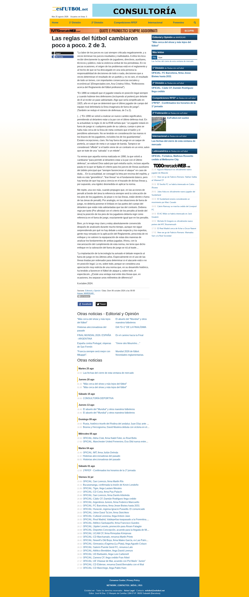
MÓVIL (134, 585)
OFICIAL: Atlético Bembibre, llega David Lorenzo (108, 550)
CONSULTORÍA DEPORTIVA (98, 398)
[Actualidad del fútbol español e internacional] (70, 8)
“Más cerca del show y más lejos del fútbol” (105, 384)
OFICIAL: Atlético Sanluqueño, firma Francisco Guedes (111, 523)
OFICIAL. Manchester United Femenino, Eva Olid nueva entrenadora (118, 441)
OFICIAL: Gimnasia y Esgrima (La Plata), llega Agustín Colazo (115, 543)
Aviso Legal (129, 590)
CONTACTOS (123, 585)
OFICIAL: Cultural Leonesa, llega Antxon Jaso (106, 516)
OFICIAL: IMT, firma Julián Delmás (100, 452)
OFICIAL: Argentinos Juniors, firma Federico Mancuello (111, 502)
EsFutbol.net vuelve (178, 118)
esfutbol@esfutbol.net (155, 590)
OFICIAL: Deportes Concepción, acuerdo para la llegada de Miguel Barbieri (121, 530)
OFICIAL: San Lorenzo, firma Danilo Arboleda (106, 495)
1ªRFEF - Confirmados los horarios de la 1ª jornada (109, 470)
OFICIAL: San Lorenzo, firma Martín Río (103, 481)
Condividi (86, 304)
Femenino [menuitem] (178, 22)
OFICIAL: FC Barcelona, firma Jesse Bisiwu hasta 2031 (111, 505)
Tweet (102, 304)
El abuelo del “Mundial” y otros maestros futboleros (109, 409)
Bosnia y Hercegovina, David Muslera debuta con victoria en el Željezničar (121, 427)
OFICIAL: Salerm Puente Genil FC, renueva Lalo (108, 547)
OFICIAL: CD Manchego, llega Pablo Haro (104, 568)
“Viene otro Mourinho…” (128, 343)
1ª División (158, 68)
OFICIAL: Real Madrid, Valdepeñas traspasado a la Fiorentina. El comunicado (123, 519)
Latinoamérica (160, 151)
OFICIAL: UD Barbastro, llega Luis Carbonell (106, 554)
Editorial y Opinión (92, 291)
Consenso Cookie (117, 580)
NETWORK (111, 585)
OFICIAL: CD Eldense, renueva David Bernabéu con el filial (113, 564)
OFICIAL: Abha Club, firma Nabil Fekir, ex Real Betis (110, 438)
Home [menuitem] (55, 22)
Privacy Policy (133, 580)
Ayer (160, 57)
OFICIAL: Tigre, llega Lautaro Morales (102, 488)
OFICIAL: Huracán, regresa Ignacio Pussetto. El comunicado (114, 509)
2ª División (158, 83)
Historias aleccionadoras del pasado (101, 456)
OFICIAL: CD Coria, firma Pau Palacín (102, 492)
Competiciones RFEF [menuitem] (125, 22)
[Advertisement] (63, 104)
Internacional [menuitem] (155, 22)
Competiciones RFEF (164, 98)
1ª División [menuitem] (75, 22)
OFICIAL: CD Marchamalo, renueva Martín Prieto (108, 537)
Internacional (159, 136)
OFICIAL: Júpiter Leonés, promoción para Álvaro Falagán (112, 526)
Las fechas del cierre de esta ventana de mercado (108, 373)
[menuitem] (195, 22)
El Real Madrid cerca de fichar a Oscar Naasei (176, 228)
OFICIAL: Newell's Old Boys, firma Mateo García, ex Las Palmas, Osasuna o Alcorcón (126, 540)
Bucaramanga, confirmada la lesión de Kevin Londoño (110, 485)
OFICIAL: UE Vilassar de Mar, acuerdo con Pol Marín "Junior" (114, 561)
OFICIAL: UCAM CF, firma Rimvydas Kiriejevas (107, 533)
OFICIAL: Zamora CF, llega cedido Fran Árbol (106, 557)
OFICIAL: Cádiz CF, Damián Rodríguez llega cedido (109, 498)
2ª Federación (160, 113)
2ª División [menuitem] (97, 22)
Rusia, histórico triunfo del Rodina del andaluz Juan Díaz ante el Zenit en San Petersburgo (129, 423)
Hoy (154, 57)
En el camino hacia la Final (129, 335)
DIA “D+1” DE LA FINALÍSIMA (131, 327)
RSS (140, 585)
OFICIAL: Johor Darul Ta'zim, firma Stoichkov (106, 512)
